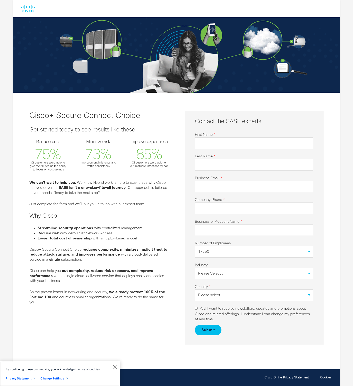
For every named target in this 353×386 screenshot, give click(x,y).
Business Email (208, 178)
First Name (205, 135)
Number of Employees (213, 243)
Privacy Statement (18, 378)
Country (202, 287)
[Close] (115, 367)
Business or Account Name (218, 222)
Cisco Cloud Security (28, 8)
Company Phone (210, 200)
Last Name (205, 156)
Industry (201, 265)
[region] (60, 374)
